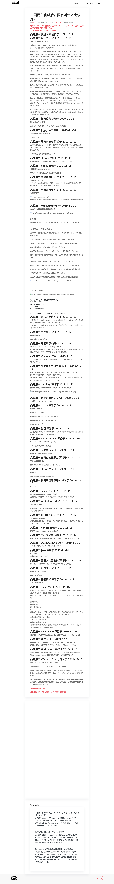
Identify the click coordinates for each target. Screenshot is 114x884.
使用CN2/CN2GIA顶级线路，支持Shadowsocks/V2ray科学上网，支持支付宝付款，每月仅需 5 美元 (57, 27)
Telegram (90, 3)
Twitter (98, 3)
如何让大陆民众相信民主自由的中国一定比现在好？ (54, 849)
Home (76, 3)
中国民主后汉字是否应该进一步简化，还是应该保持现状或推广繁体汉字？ (57, 814)
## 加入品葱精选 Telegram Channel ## (44, 31)
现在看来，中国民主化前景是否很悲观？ (50, 832)
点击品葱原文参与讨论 (37, 688)
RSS (82, 3)
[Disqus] (57, 729)
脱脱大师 (34, 22)
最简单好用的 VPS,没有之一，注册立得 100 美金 (48, 692)
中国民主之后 (58, 22)
